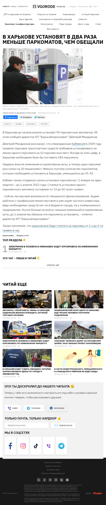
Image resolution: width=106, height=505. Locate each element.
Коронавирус (69, 14)
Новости (6, 6)
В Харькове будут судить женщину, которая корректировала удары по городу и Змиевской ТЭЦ (27, 371)
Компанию (83, 6)
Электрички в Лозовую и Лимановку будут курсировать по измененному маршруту (53, 247)
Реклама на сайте (53, 470)
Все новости (53, 29)
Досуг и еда (83, 24)
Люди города (65, 24)
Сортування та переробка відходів (55, 19)
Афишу (73, 6)
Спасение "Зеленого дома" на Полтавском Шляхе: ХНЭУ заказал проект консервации (77, 342)
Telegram (35, 408)
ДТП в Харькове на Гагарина (17, 14)
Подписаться (65, 425)
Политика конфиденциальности (53, 473)
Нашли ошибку (8, 235)
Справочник (23, 6)
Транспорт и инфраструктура (19, 24)
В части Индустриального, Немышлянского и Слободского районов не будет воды (78, 370)
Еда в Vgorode (25, 19)
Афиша (13, 6)
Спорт (98, 24)
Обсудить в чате (22, 235)
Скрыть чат (53, 265)
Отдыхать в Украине (46, 14)
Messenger (59, 408)
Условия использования (52, 462)
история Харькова (90, 14)
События (82, 19)
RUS (95, 6)
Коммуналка (47, 24)
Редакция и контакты (53, 466)
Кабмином (78, 144)
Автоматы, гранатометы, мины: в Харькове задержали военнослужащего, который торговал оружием (26, 312)
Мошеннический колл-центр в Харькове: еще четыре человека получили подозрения (76, 312)
